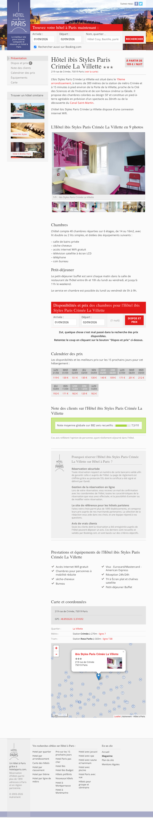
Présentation (19, 58)
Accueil (105, 751)
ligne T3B (108, 638)
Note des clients (21, 68)
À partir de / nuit (134, 62)
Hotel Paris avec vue (87, 776)
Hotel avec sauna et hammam (88, 761)
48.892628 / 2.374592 (72, 619)
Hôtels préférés (64, 774)
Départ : (64, 34)
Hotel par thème (40, 774)
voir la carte (91, 71)
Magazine (107, 756)
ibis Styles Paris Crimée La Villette (96, 654)
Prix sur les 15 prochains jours (64, 753)
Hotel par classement (38, 769)
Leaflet (117, 716)
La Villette (78, 628)
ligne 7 (102, 633)
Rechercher (134, 39)
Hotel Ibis (60, 766)
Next (140, 169)
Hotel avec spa (86, 755)
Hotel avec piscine (84, 769)
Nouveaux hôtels (64, 778)
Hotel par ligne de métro (41, 780)
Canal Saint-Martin (81, 103)
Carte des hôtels (40, 763)
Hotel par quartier (41, 751)
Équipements (19, 77)
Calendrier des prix (23, 72)
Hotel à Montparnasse (63, 784)
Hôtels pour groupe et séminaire (85, 784)
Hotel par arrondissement (40, 757)
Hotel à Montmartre (62, 791)
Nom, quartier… (96, 34)
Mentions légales (111, 764)
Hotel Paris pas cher (63, 760)
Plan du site (108, 760)
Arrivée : (37, 34)
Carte (14, 82)
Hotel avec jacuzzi (88, 751)
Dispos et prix (21, 63)
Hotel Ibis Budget (64, 770)
